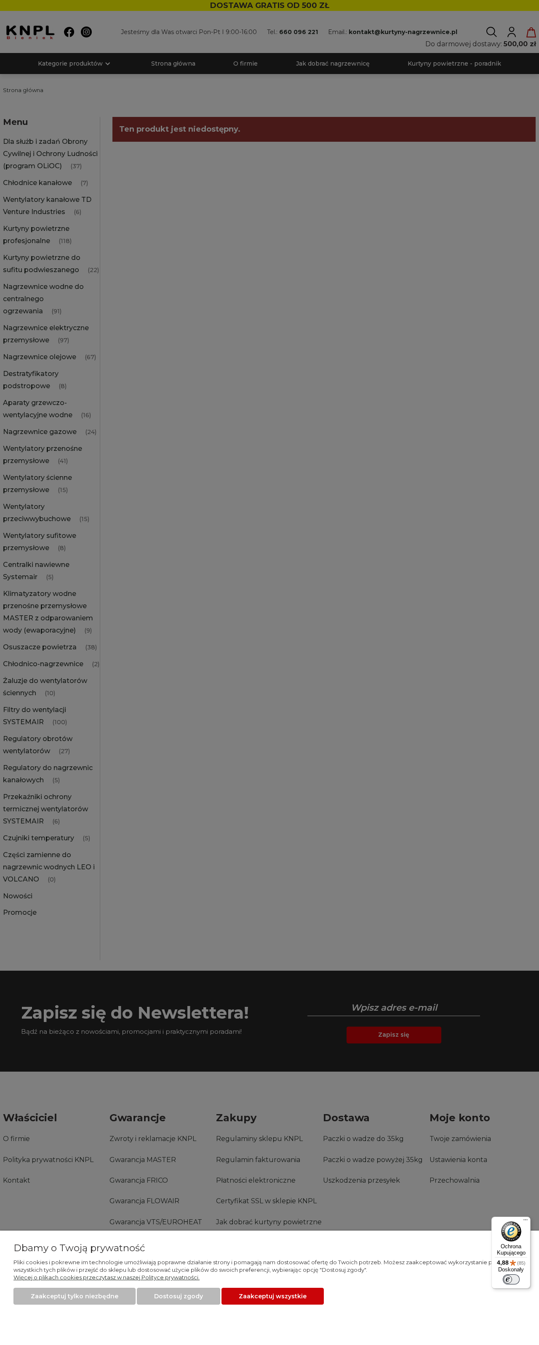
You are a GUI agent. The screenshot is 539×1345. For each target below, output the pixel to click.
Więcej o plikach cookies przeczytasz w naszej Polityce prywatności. (106, 1277)
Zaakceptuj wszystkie (273, 1296)
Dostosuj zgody (178, 1296)
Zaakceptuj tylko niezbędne (74, 1296)
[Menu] (525, 1222)
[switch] (511, 1279)
